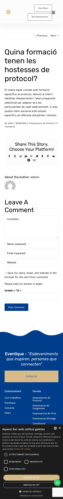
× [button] (59, 428)
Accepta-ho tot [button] (31, 477)
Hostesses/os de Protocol (41, 123)
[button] (31, 491)
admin (11, 123)
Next (53, 35)
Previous (42, 35)
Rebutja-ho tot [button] (32, 485)
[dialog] (31, 461)
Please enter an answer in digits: (24, 283)
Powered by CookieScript (31, 496)
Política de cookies (22, 449)
